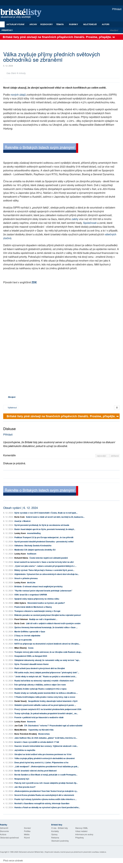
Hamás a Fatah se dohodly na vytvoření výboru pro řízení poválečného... (47, 807)
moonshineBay (34, 533)
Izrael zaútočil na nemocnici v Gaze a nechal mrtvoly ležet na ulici (44, 562)
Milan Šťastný (20, 647)
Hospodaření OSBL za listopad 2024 (30, 656)
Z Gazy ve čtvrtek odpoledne (27, 635)
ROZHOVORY (46, 24)
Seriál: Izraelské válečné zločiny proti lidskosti (35, 770)
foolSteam (31, 553)
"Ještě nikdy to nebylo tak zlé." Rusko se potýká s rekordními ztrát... (45, 676)
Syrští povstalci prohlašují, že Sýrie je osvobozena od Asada (41, 525)
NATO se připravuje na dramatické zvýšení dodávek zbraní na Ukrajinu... (47, 643)
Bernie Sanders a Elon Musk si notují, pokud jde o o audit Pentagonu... (45, 774)
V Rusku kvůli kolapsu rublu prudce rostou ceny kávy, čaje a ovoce (44, 696)
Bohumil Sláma (21, 557)
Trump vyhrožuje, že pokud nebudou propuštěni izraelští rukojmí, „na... (46, 713)
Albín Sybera (20, 602)
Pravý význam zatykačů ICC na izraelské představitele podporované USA (47, 709)
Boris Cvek (19, 516)
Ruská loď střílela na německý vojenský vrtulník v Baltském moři (44, 680)
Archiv (33, 24)
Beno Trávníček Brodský (25, 733)
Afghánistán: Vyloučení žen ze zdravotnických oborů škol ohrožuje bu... (46, 574)
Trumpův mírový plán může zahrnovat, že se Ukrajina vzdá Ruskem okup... (48, 652)
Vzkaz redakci (81, 831)
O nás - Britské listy (59, 828)
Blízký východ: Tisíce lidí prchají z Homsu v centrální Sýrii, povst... (44, 570)
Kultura (3, 834)
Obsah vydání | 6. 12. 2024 (20, 508)
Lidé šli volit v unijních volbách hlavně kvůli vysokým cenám (53, 623)
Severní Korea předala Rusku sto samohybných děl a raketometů (44, 795)
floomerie (31, 721)
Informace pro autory (84, 834)
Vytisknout (12, 407)
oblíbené (115, 455)
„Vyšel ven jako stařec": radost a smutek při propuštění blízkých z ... (45, 566)
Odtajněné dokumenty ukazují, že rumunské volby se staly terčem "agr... (47, 660)
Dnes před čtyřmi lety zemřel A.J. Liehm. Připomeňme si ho (41, 762)
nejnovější (102, 455)
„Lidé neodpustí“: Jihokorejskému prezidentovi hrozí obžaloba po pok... (46, 766)
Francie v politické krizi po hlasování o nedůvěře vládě (39, 717)
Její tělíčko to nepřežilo (24, 750)
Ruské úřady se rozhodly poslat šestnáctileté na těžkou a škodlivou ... (46, 692)
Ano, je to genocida (23, 639)
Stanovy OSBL (81, 828)
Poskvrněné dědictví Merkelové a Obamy (33, 606)
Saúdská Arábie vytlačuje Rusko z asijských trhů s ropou (40, 688)
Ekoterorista (44, 733)
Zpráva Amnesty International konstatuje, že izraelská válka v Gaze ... (46, 627)
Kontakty (55, 831)
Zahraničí (4, 828)
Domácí (27, 828)
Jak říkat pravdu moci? (24, 786)
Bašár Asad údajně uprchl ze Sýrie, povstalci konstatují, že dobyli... (44, 529)
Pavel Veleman (21, 619)
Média (26, 834)
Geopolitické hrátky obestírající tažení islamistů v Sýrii (52, 701)
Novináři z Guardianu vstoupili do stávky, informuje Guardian (41, 803)
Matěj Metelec (20, 729)
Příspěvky (7, 30)
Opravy (54, 834)
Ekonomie (4, 831)
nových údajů (18, 94)
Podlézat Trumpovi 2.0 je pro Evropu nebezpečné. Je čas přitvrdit (43, 537)
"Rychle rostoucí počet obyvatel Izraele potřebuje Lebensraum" (43, 590)
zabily (75, 219)
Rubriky (73, 24)
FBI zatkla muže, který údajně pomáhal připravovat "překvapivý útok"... (46, 672)
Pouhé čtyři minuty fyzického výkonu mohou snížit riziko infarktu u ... (45, 799)
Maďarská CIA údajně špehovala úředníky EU (35, 549)
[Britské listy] (40, 148)
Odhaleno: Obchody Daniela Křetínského (32, 545)
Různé (27, 837)
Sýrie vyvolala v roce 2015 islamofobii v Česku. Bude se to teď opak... (46, 512)
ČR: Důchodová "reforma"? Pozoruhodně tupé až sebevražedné (53, 725)
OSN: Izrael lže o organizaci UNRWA (30, 594)
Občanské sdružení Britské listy (31, 852)
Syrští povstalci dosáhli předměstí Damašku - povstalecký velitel (44, 541)
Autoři (105, 24)
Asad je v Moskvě (22, 521)
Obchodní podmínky (60, 840)
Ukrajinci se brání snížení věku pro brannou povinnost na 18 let (42, 754)
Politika (27, 831)
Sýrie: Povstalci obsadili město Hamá (31, 664)
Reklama (55, 837)
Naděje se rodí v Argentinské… (43, 619)
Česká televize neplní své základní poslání (48, 557)
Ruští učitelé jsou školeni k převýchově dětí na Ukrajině (39, 668)
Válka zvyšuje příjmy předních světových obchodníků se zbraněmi (44, 758)
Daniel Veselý (20, 701)
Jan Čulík (18, 725)
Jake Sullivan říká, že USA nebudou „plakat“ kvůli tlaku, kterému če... (45, 737)
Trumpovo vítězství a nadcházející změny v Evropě (37, 611)
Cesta (30, 647)
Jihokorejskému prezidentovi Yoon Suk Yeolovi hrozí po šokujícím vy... (46, 791)
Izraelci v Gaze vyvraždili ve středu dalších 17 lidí (36, 742)
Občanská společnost (9, 837)
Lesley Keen (20, 533)
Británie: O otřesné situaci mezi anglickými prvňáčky (38, 586)
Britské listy (22, 14)
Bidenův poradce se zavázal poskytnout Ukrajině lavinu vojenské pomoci (47, 615)
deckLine (31, 582)
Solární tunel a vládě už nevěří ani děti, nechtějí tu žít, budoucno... (55, 516)
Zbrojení (11, 397)
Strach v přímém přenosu (26, 578)
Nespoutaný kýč (21, 778)
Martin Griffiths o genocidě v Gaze (29, 631)
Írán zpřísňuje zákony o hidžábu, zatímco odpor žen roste (40, 684)
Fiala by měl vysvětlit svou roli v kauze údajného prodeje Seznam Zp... (46, 782)
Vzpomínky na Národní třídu (40, 729)
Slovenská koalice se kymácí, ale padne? (46, 602)
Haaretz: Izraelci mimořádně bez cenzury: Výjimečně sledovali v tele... (46, 746)
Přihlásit (116, 9)
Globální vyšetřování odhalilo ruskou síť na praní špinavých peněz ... (45, 705)
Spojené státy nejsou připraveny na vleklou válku (36, 598)
